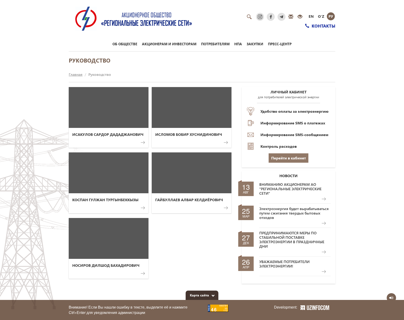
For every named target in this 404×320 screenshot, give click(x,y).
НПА (238, 44)
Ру (330, 16)
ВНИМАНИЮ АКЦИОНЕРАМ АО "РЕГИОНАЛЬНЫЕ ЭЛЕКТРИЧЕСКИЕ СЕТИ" (290, 189)
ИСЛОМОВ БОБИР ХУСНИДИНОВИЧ (188, 134)
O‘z (321, 16)
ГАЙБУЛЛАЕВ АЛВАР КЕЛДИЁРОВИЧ (189, 199)
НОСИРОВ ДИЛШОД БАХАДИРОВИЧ (106, 265)
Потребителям (215, 44)
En (311, 16)
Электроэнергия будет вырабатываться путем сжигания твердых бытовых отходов (294, 213)
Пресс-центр (280, 44)
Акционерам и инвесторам (169, 44)
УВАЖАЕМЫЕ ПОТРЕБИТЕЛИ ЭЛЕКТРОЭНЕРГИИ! (284, 263)
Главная (76, 74)
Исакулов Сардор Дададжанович (108, 134)
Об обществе (124, 44)
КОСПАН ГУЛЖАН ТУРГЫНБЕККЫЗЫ (105, 199)
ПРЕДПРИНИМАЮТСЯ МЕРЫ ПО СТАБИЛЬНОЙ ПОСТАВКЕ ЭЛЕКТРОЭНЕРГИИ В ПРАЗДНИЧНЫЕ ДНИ (291, 240)
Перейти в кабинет (288, 157)
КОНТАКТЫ (322, 26)
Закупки (255, 44)
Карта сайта (199, 295)
